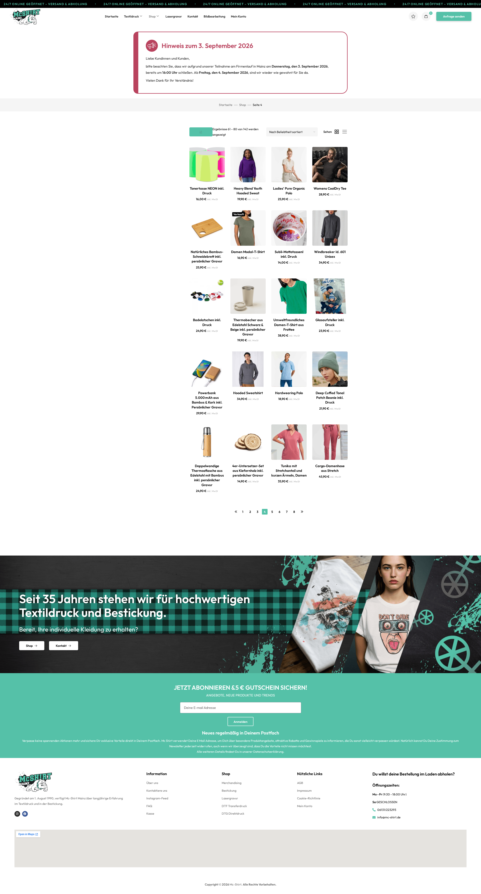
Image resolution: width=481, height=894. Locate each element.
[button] (453, 16)
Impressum (304, 790)
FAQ (149, 806)
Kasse (150, 813)
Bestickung (229, 790)
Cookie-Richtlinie (308, 798)
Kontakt (193, 16)
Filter (201, 131)
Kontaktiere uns (156, 790)
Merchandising (231, 783)
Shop (152, 16)
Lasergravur (174, 16)
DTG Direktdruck (233, 813)
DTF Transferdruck (234, 806)
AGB (300, 783)
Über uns (152, 783)
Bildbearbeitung (214, 16)
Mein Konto (238, 16)
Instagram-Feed (157, 798)
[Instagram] (17, 814)
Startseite (111, 16)
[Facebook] (25, 814)
